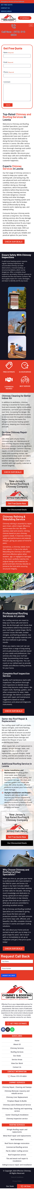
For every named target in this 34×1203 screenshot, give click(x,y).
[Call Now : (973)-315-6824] (13, 26)
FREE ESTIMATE (9, 372)
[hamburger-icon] (31, 25)
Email (8, 62)
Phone (8, 72)
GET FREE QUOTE (6, 5)
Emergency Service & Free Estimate (12, 1)
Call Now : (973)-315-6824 (13, 33)
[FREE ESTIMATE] (9, 365)
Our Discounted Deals (17, 509)
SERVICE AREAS (6, 11)
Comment (6, 82)
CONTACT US (5, 8)
